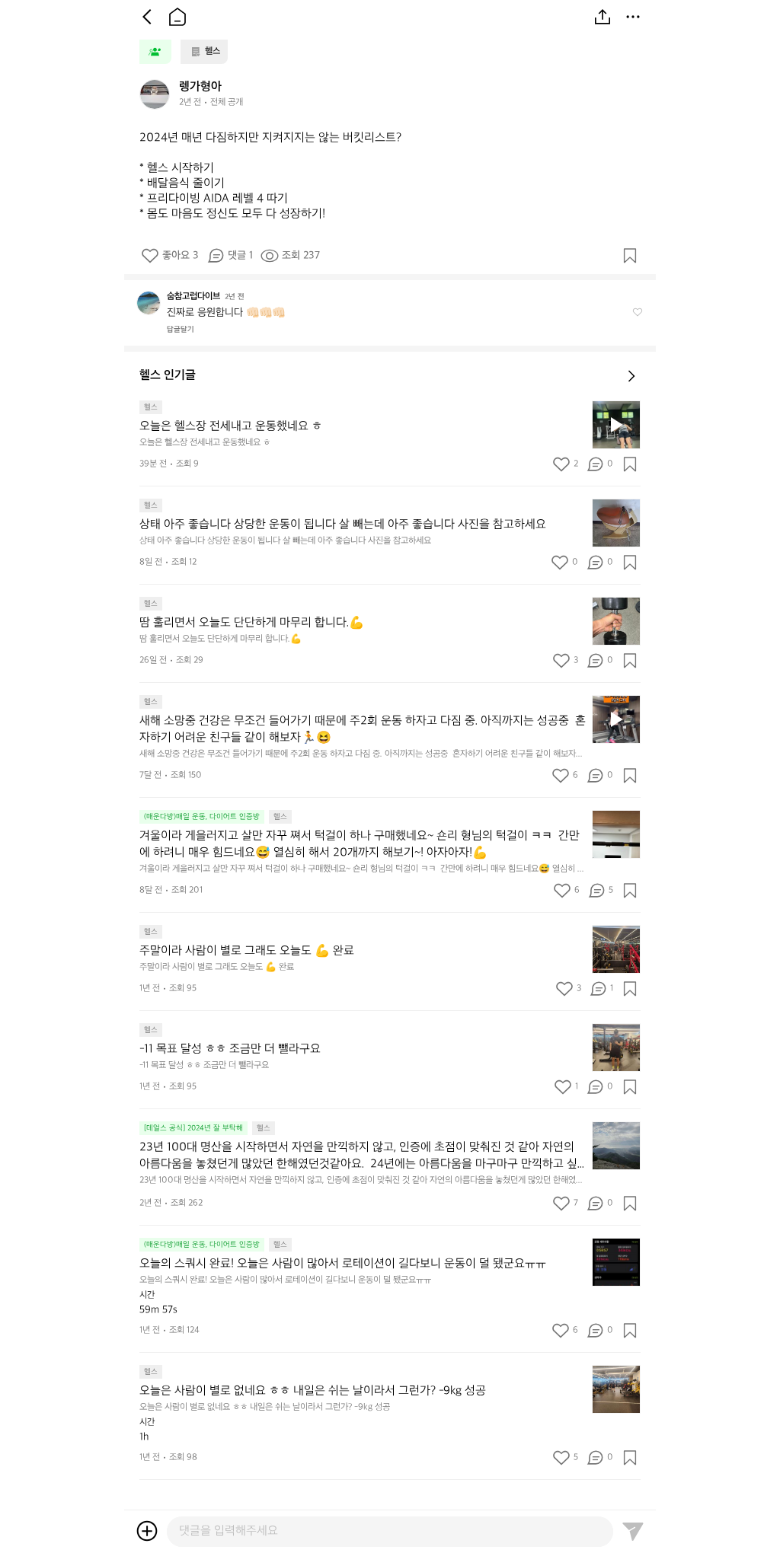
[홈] (177, 17)
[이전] (147, 17)
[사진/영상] (147, 1531)
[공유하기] (602, 17)
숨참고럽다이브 (193, 296)
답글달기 (180, 329)
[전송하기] (633, 1531)
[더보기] (633, 17)
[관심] (630, 255)
